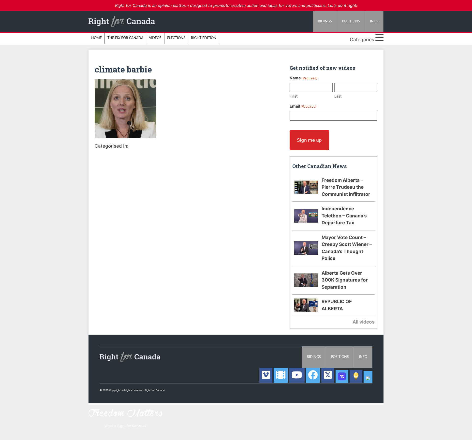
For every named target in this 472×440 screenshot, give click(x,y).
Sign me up (309, 140)
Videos (155, 38)
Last (337, 96)
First (293, 96)
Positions (351, 21)
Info (374, 21)
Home (96, 38)
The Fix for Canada (125, 38)
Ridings (325, 21)
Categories (362, 40)
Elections (176, 38)
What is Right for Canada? (125, 426)
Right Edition (203, 38)
